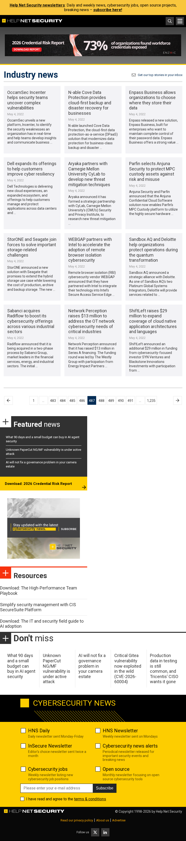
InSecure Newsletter (50, 746)
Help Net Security (169, 811)
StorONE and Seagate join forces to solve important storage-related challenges (31, 247)
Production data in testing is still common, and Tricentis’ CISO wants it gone (164, 668)
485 (72, 401)
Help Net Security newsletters (37, 5)
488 (101, 401)
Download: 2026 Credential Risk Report (38, 484)
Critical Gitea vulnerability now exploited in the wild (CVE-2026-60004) (127, 668)
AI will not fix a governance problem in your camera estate (92, 666)
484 (63, 401)
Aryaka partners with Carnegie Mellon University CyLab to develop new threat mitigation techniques (89, 174)
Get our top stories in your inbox (160, 74)
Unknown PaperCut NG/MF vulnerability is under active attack (56, 668)
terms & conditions (90, 799)
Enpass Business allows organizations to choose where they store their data (152, 100)
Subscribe (104, 788)
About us (102, 820)
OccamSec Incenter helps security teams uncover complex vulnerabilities (27, 100)
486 (82, 401)
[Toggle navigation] (180, 21)
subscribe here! (107, 10)
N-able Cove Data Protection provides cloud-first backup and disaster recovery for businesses (89, 103)
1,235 (151, 401)
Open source (116, 769)
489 (111, 401)
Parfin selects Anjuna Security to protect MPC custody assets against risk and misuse (152, 171)
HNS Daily (39, 731)
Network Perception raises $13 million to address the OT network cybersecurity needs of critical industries (91, 321)
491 (130, 401)
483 (53, 401)
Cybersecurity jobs (48, 769)
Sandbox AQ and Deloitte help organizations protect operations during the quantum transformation (153, 250)
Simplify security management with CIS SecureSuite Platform (38, 607)
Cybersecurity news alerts (130, 746)
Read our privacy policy (77, 820)
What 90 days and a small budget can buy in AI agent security (21, 666)
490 (121, 401)
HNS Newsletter (120, 731)
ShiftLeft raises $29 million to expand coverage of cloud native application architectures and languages (153, 321)
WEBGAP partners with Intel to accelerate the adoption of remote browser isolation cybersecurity (90, 250)
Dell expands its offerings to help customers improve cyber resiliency (31, 168)
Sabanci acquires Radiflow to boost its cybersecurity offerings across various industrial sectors (30, 321)
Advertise (118, 820)
